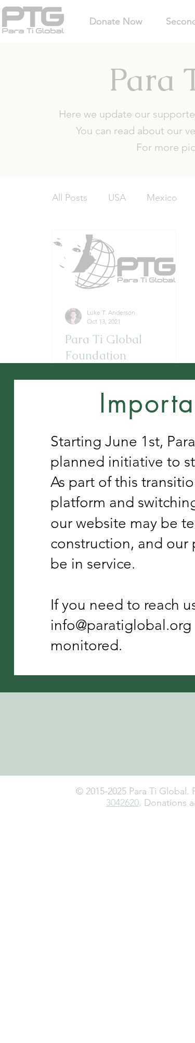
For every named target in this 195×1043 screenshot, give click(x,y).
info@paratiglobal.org (120, 625)
